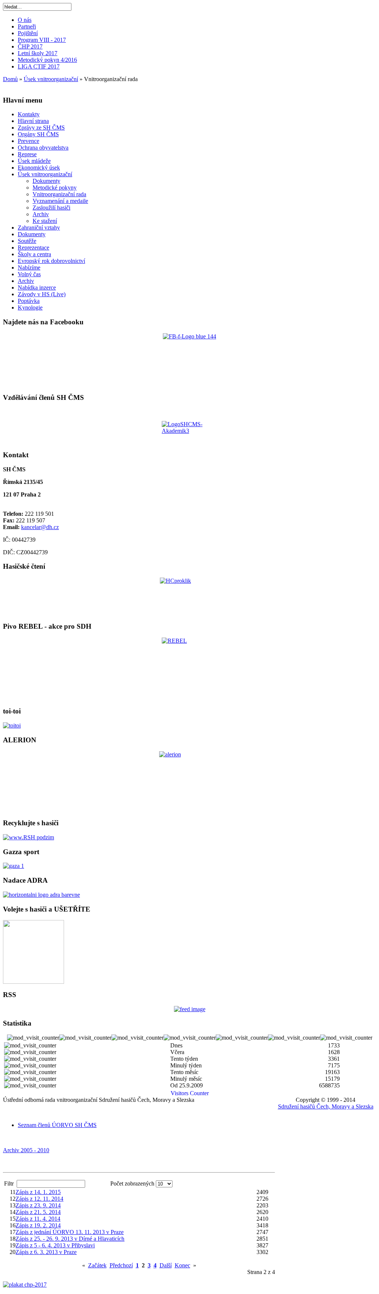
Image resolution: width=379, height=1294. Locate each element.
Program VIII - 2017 (42, 40)
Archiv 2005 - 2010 (26, 1150)
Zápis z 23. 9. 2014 (38, 1205)
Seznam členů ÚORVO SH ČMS (57, 1125)
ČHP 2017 (30, 46)
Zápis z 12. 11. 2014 (39, 1199)
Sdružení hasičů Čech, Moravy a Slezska (325, 1106)
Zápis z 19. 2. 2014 (38, 1225)
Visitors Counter (190, 1093)
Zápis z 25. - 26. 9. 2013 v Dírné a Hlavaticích (70, 1239)
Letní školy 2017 (37, 53)
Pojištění (28, 33)
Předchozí (121, 1265)
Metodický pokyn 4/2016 (47, 60)
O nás (24, 20)
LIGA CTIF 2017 (39, 66)
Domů (10, 79)
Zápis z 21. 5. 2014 (38, 1212)
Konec (182, 1265)
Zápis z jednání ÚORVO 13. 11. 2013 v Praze (70, 1232)
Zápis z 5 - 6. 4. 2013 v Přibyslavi (55, 1245)
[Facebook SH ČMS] (189, 360)
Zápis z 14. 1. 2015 (38, 1192)
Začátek (97, 1265)
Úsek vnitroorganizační (51, 79)
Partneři (27, 26)
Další (166, 1265)
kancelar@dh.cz (40, 527)
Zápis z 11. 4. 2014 (38, 1219)
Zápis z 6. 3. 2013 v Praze (46, 1252)
